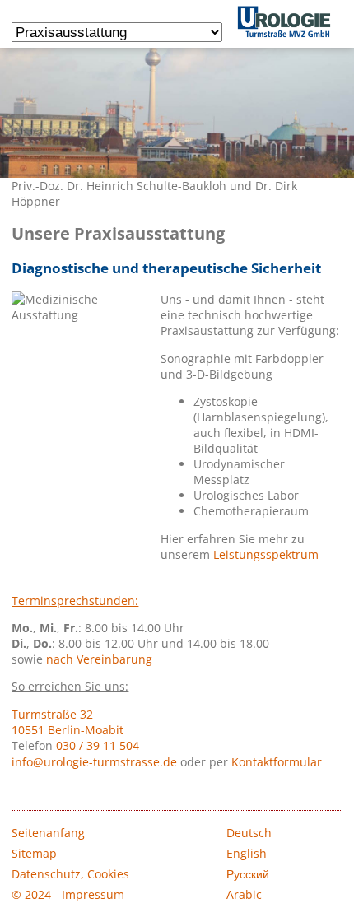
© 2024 (31, 894)
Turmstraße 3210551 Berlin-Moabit (67, 722)
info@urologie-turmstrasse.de (94, 762)
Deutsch (249, 833)
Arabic (244, 894)
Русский (247, 874)
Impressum (93, 894)
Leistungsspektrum (266, 554)
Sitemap (34, 853)
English (246, 853)
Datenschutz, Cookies (70, 874)
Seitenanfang (48, 833)
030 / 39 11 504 (97, 745)
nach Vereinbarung (99, 659)
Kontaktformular (276, 762)
